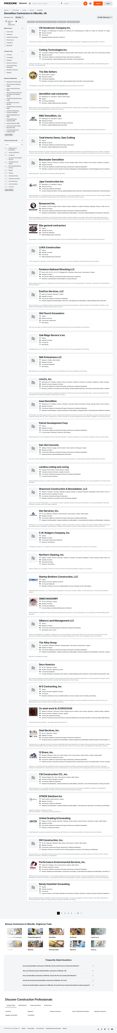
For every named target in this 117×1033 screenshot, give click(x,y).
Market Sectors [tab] (23, 1005)
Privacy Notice (30, 1028)
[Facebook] (101, 1029)
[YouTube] (112, 1029)
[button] (5, 32)
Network (23, 3)
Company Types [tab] (11, 1005)
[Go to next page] (81, 913)
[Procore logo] (10, 3)
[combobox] (73, 3)
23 (78, 913)
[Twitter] (105, 1029)
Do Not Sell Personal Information (53, 1028)
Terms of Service (40, 1028)
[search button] (85, 3)
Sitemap (65, 1028)
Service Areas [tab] (48, 1005)
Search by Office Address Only (11, 22)
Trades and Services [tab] (35, 1005)
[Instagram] (108, 1029)
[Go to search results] (22, 144)
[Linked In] (98, 1029)
